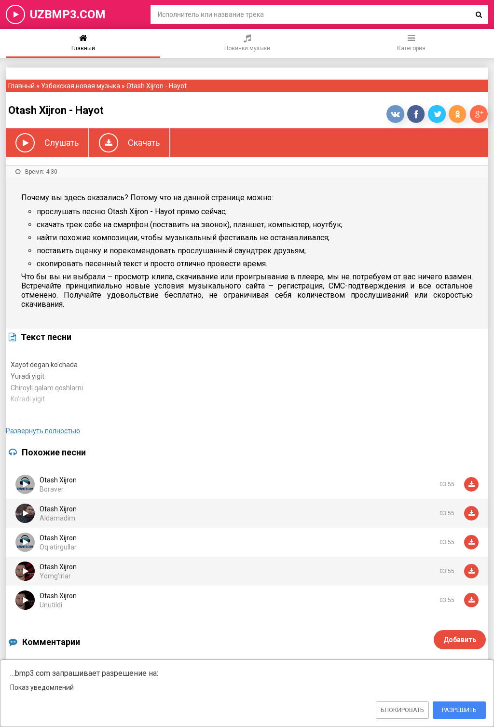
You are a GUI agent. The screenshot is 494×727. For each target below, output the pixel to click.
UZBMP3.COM (68, 14)
